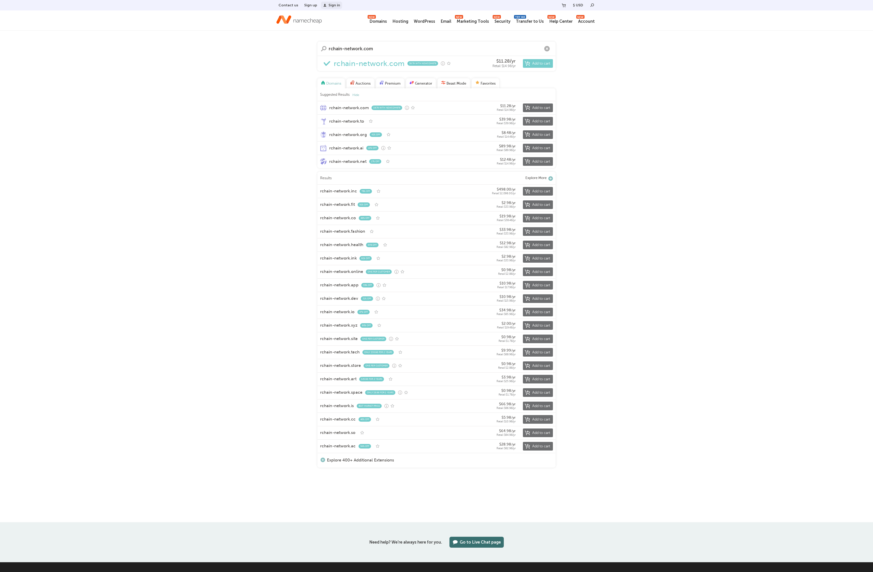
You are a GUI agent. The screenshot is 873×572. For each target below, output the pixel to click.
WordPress (424, 21)
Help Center (560, 21)
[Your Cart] (563, 5)
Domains (378, 21)
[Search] (592, 5)
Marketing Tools (472, 21)
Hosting (400, 21)
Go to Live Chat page (480, 542)
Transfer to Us (529, 21)
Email (446, 21)
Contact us (288, 5)
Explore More (536, 178)
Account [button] (586, 21)
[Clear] (547, 48)
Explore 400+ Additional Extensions (360, 460)
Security (502, 21)
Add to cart (541, 63)
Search (323, 48)
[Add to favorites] (449, 63)
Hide (355, 95)
